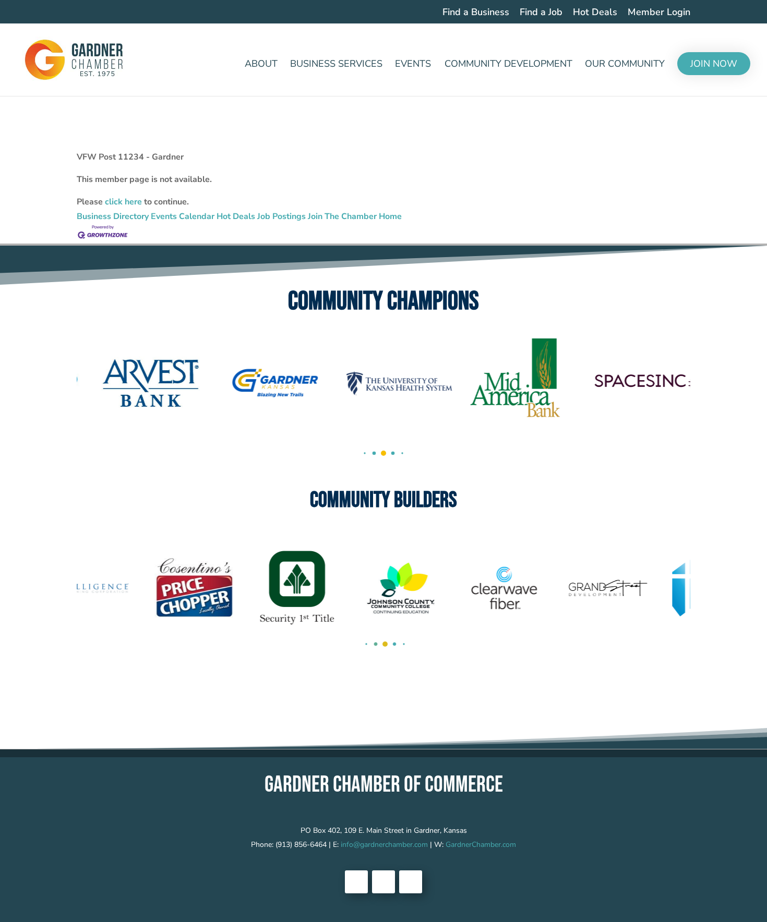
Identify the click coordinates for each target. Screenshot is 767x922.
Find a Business (475, 12)
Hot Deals (595, 12)
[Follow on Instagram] (410, 881)
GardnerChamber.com (481, 845)
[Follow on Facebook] (356, 881)
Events (413, 65)
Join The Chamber (342, 216)
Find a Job (541, 12)
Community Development (508, 65)
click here (123, 202)
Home (390, 216)
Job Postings (281, 216)
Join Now (713, 63)
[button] (364, 453)
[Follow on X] (383, 881)
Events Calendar (182, 216)
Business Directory (113, 216)
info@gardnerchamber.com (384, 845)
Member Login (659, 12)
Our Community (625, 65)
